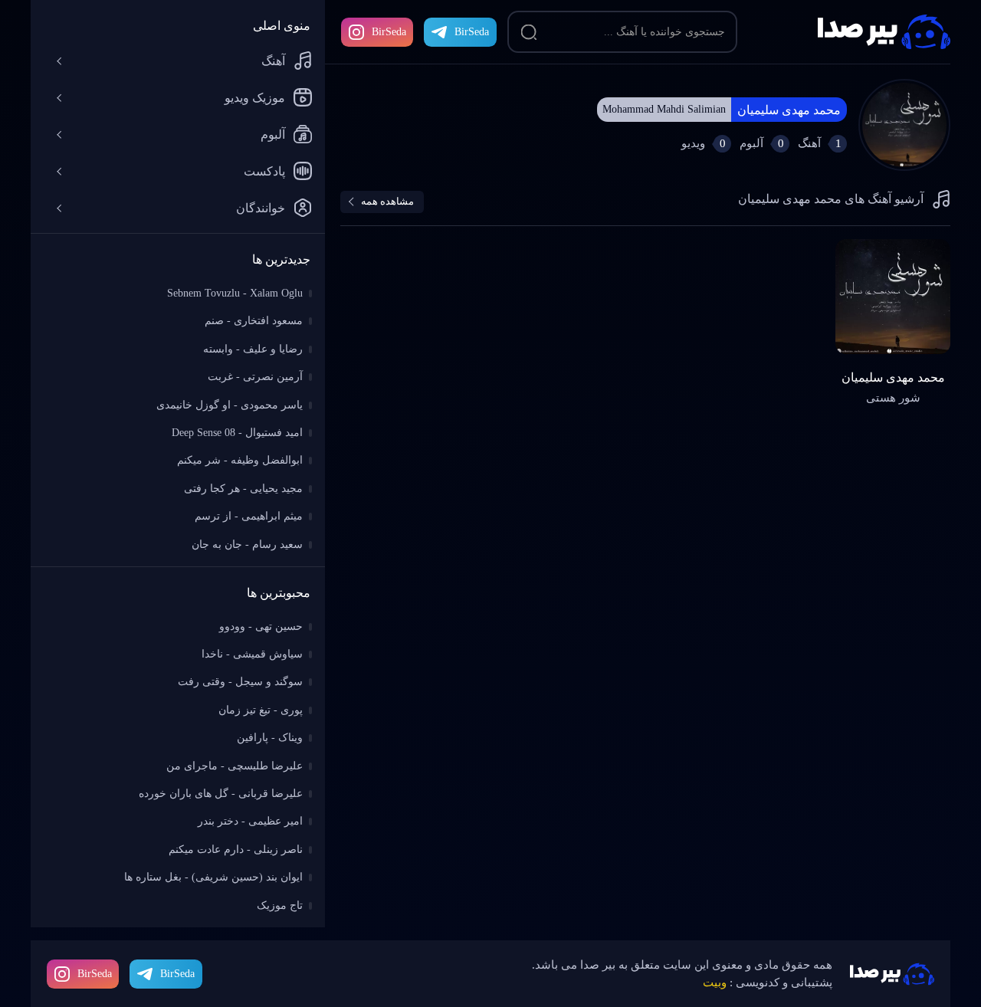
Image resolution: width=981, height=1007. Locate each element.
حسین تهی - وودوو (261, 626)
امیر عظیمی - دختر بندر (250, 821)
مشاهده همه (387, 201)
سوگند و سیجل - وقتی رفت (240, 681)
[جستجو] (528, 32)
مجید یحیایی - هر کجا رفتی (243, 488)
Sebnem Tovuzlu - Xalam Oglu (235, 293)
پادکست (264, 171)
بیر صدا (884, 32)
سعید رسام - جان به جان (247, 544)
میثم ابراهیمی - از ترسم (249, 516)
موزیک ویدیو (255, 97)
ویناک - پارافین (270, 737)
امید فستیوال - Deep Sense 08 (237, 432)
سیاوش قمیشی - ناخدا (252, 654)
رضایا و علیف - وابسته (253, 349)
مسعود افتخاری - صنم (254, 320)
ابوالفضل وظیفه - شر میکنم (240, 460)
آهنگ (273, 60)
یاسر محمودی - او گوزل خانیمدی (229, 405)
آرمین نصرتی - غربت (255, 376)
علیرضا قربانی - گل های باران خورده (221, 793)
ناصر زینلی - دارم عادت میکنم (236, 849)
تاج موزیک (280, 905)
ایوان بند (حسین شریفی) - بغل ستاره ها (213, 877)
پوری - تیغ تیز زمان (260, 710)
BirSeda (389, 32)
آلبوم (273, 134)
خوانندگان (260, 208)
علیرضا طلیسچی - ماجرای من (234, 766)
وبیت (715, 982)
